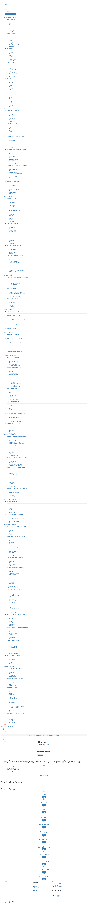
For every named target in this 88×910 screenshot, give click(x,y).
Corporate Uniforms (13, 273)
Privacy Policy (58, 895)
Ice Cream (11, 26)
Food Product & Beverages (10, 17)
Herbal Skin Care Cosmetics (15, 420)
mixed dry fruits (12, 91)
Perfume (11, 405)
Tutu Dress (11, 241)
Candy (10, 43)
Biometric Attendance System (15, 498)
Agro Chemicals (12, 185)
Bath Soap (11, 427)
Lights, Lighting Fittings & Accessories (17, 478)
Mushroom (11, 177)
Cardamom (44, 832)
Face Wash (11, 430)
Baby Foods (12, 396)
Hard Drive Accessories (14, 595)
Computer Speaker (13, 649)
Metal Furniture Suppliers (13, 547)
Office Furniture (12, 571)
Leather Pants (12, 208)
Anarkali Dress (12, 231)
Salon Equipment (13, 372)
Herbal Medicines (13, 284)
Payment (5, 724)
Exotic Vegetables (13, 172)
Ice (10, 68)
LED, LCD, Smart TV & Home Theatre (17, 714)
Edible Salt (11, 60)
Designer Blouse (12, 228)
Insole (10, 264)
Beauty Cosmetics (13, 363)
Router (10, 621)
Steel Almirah (12, 552)
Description (7, 757)
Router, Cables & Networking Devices (17, 614)
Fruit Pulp (11, 143)
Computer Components (13, 641)
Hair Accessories (13, 373)
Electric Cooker (12, 700)
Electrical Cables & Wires (14, 442)
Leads (35, 890)
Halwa (10, 101)
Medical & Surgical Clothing (14, 351)
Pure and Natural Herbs (13, 298)
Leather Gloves (12, 206)
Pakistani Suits (12, 230)
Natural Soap (12, 382)
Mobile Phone (12, 672)
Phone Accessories (13, 673)
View (44, 797)
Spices (44, 794)
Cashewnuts (12, 84)
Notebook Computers (14, 608)
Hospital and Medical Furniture (15, 334)
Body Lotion (11, 431)
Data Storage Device (13, 600)
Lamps (10, 472)
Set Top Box (12, 722)
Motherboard (12, 637)
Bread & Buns (12, 46)
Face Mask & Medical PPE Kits (15, 343)
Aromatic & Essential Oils (14, 417)
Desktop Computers (13, 609)
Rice (10, 129)
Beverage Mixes (12, 72)
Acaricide (11, 193)
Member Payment (58, 892)
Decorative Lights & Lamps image (16, 467)
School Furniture (12, 574)
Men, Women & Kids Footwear (15, 255)
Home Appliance (11, 702)
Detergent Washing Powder (15, 383)
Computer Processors (14, 636)
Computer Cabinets (13, 646)
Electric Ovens (12, 693)
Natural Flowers (12, 115)
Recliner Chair (12, 554)
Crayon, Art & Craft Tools (14, 522)
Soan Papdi (11, 104)
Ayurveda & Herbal (8, 275)
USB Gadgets (12, 594)
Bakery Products (11, 34)
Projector (11, 663)
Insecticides (11, 188)
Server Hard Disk (13, 620)
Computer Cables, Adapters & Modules (17, 627)
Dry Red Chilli (44, 862)
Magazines (11, 508)
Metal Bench (12, 583)
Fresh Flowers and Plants (13, 110)
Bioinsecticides (12, 192)
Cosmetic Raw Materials (14, 365)
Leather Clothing (11, 198)
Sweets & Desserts (12, 93)
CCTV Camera (12, 461)
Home (4, 728)
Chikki (10, 102)
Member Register (16, 3)
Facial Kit (11, 376)
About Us (5, 729)
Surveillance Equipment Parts (15, 464)
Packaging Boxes (11, 328)
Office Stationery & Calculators (15, 514)
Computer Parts (12, 612)
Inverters (11, 451)
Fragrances (11, 407)
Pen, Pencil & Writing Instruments (16, 520)
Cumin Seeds (44, 854)
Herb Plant (11, 308)
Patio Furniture (12, 585)
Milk (10, 23)
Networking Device (13, 622)
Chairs (10, 545)
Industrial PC (12, 611)
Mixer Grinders (12, 697)
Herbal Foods (12, 302)
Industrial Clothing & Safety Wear (16, 270)
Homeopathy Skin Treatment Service (17, 293)
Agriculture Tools (13, 156)
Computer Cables (13, 633)
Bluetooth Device (13, 665)
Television (11, 718)
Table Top (11, 561)
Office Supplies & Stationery (10, 499)
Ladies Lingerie (12, 250)
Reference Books (13, 512)
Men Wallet (11, 219)
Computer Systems (12, 603)
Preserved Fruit (12, 144)
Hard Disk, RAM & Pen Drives (15, 590)
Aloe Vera (11, 305)
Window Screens (13, 565)
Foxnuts (11, 88)
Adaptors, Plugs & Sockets (15, 445)
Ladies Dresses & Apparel (14, 223)
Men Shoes (11, 217)
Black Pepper (44, 824)
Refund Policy (58, 897)
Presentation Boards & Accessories (17, 518)
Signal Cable (12, 624)
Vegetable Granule (13, 169)
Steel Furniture (12, 551)
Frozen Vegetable (13, 176)
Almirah (11, 530)
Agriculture (6, 108)
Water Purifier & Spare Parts (15, 709)
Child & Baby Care (12, 388)
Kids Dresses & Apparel (13, 235)
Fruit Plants (11, 114)
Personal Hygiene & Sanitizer (15, 423)
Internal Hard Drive (13, 598)
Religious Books (12, 511)
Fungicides (11, 186)
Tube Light (11, 485)
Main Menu (3, 726)
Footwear (11, 259)
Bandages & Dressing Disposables (16, 347)
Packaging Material (8, 309)
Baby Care (11, 392)
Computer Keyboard (13, 645)
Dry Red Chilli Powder (44, 876)
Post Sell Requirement (10, 14)
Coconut (11, 147)
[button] (5, 16)
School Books (12, 507)
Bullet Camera (12, 463)
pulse (10, 133)
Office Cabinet (12, 576)
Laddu (10, 100)
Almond (11, 82)
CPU (10, 650)
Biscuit (10, 40)
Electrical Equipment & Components (16, 436)
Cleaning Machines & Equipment (15, 678)
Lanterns (11, 473)
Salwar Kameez (12, 233)
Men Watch (11, 218)
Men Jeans (11, 214)
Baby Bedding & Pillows (14, 398)
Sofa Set (11, 540)
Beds (10, 533)
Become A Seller (58, 883)
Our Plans (36, 889)
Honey (10, 286)
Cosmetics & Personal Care (10, 355)
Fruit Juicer (11, 691)
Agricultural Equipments (14, 153)
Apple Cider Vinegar (13, 71)
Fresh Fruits (12, 140)
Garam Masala (12, 58)
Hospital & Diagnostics (8, 332)
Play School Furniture (14, 573)
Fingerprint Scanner (13, 496)
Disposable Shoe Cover (14, 262)
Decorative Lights (13, 474)
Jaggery (11, 131)
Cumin (44, 809)
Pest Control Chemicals (14, 189)
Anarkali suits (12, 227)
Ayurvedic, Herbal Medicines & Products (18, 277)
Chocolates (11, 38)
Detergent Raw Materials (14, 386)
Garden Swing (12, 586)
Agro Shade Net (12, 163)
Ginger (10, 53)
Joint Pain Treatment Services (15, 295)
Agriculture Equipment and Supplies (16, 149)
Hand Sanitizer (12, 429)
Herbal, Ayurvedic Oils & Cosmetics (16, 413)
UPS (10, 454)
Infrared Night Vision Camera (15, 465)
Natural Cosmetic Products (15, 421)
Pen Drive (11, 599)
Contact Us (36, 887)
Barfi (10, 98)
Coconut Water (12, 69)
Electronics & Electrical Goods (10, 434)
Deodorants (11, 409)
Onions (10, 175)
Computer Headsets (13, 653)
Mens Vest (11, 253)
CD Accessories (12, 596)
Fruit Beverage (12, 76)
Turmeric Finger (44, 869)
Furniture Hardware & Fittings (15, 557)
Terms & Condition (59, 894)
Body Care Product (13, 364)
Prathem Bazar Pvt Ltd (9, 767)
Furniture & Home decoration (10, 524)
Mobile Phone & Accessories (14, 668)
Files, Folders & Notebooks (15, 521)
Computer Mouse (13, 647)
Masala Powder (12, 59)
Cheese (11, 24)
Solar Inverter (12, 452)
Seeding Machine (13, 157)
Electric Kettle (12, 694)
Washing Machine (13, 682)
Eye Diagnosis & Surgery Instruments (17, 338)
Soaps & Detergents (12, 378)
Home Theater (12, 720)
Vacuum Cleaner (12, 685)
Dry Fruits (9, 78)
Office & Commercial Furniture (15, 567)
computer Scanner (13, 660)
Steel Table (11, 555)
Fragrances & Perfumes (13, 401)
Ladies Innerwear (13, 252)
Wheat (10, 130)
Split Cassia (11, 306)
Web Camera (12, 651)
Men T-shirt (11, 221)
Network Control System (14, 618)
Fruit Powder (12, 142)
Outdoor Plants (12, 117)
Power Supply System (14, 455)
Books (10, 505)
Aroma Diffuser (12, 411)
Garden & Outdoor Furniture (14, 578)
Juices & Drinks (11, 62)
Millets (10, 134)
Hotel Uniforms (12, 274)
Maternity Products (13, 395)
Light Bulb (11, 482)
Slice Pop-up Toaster (13, 698)
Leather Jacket (12, 202)
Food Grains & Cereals (13, 123)
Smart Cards (12, 494)
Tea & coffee (12, 67)
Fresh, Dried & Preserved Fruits (15, 136)
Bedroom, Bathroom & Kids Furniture (17, 526)
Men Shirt (11, 215)
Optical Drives (12, 631)
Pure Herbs (11, 304)
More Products (12, 638)
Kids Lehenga (12, 240)
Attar (10, 408)
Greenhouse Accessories (14, 162)
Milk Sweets (11, 105)
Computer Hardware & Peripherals (11, 587)
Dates (10, 87)
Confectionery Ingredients (14, 44)
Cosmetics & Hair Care (13, 357)
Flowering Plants (12, 121)
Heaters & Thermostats (14, 707)
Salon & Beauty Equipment (14, 367)
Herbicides (11, 195)
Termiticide (11, 190)
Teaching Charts (12, 509)
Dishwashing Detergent (14, 385)
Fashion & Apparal (8, 196)
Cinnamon (11, 52)
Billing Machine (12, 495)
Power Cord (11, 634)
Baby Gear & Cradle (13, 399)
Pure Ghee (11, 31)
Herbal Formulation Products (15, 283)
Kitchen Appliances (12, 687)
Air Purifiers (11, 710)
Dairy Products (11, 19)
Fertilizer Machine (13, 160)
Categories (10, 726)
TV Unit (11, 543)
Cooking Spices (11, 48)
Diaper (10, 394)
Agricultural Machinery (14, 155)
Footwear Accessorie (13, 261)
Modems (11, 625)
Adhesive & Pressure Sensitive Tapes (17, 320)
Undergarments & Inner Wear (15, 245)
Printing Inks (12, 659)
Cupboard (11, 542)
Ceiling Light (12, 486)
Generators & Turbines (14, 440)
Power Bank (12, 675)
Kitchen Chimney (13, 696)
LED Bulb (11, 483)
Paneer (10, 27)
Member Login (8, 3)
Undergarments (12, 249)
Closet (10, 534)
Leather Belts (12, 205)
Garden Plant (12, 120)
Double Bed (11, 531)
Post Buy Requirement (10, 11)
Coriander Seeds (44, 847)
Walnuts (11, 85)
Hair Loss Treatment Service (15, 292)
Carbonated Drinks (13, 73)
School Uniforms (12, 271)
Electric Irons (12, 711)
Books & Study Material (13, 501)
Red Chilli (44, 802)
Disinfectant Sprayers (14, 159)
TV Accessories (12, 719)
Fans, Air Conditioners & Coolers (16, 706)
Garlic (10, 179)
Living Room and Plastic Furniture (16, 536)
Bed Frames (12, 564)
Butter (10, 29)
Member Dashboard (59, 888)
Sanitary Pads (12, 433)
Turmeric (11, 55)
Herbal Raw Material (13, 282)
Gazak (10, 106)
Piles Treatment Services (14, 296)
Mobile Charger (12, 676)
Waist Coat (11, 204)
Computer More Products (13, 655)
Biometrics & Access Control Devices (17, 488)
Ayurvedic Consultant (12, 288)
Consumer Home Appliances (10, 666)
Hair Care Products (13, 361)
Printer (10, 662)
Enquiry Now (40, 755)
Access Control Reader (14, 492)
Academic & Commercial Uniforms (16, 266)
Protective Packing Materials (14, 324)
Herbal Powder (12, 418)
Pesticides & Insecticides (13, 181)
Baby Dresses (12, 239)
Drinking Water (12, 75)
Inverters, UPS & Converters (14, 447)
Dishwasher (11, 684)
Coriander (11, 56)
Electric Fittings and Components (16, 443)
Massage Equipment (13, 374)
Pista (10, 89)
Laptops (11, 607)
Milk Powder (12, 30)
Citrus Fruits (12, 146)
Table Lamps (12, 476)
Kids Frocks (11, 243)
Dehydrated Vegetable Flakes (15, 173)
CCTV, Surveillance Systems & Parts (17, 457)
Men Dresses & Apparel (13, 210)
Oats (10, 127)
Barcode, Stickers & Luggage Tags (16, 311)
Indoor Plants (12, 118)
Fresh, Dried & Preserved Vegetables (17, 165)
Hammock (11, 582)
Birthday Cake (12, 42)
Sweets (10, 97)
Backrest (11, 563)
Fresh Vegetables (13, 171)
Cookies (11, 39)
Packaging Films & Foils (13, 315)
